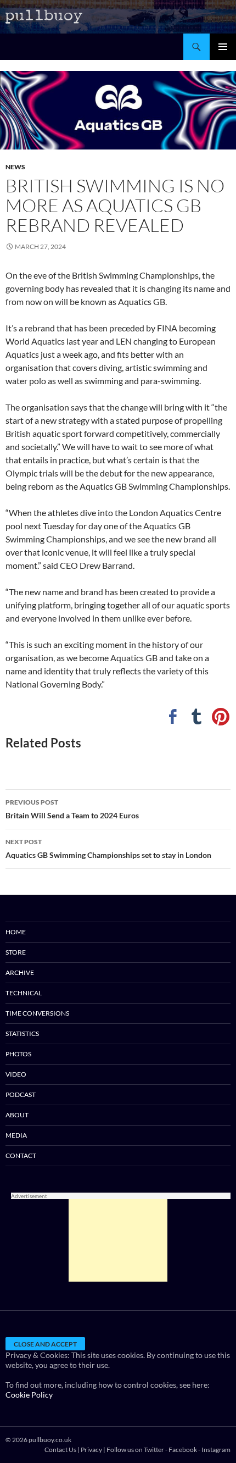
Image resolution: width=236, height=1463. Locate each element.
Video (15, 1074)
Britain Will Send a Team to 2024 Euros (72, 809)
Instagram (216, 1449)
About (17, 1115)
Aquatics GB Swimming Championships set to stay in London (108, 849)
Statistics (22, 1033)
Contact (20, 1155)
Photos (18, 1054)
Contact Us (60, 1449)
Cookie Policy (29, 1394)
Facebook (182, 1449)
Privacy (91, 1449)
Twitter (154, 1449)
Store (15, 952)
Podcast (20, 1094)
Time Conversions (37, 1013)
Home (15, 932)
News (15, 167)
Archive (19, 972)
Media (16, 1135)
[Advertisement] (118, 1240)
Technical (23, 993)
